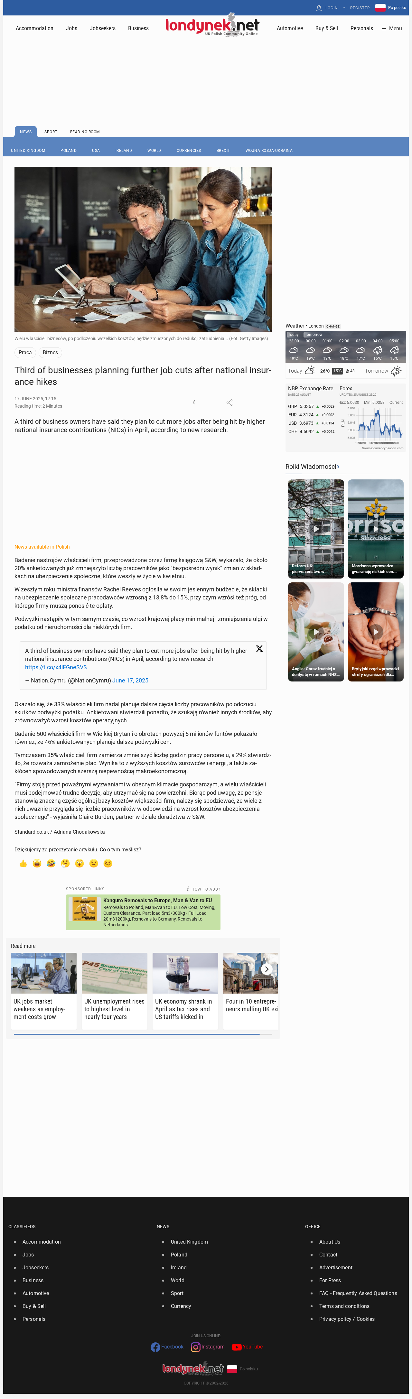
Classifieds (22, 1226)
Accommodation (34, 28)
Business (138, 28)
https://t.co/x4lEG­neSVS (56, 667)
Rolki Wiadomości (311, 466)
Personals (362, 28)
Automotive (290, 28)
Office (313, 1226)
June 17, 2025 (130, 680)
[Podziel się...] (229, 402)
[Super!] (37, 863)
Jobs (71, 28)
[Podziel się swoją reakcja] (197, 402)
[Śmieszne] (51, 863)
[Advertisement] (206, 65)
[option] (80, 1242)
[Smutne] (94, 863)
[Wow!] (79, 863)
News (163, 1226)
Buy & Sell (326, 28)
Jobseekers (103, 28)
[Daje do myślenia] (65, 863)
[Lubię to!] (23, 863)
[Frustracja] (108, 863)
